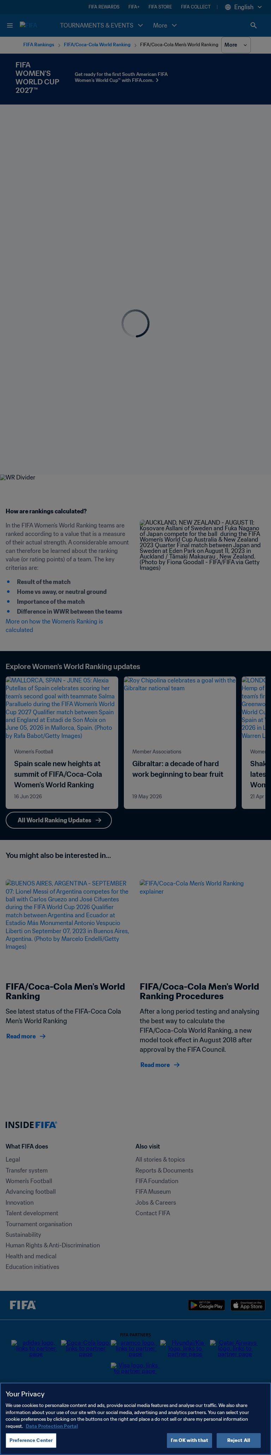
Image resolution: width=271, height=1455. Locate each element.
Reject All (238, 1440)
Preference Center (31, 1440)
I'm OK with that (189, 1440)
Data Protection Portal (52, 1426)
